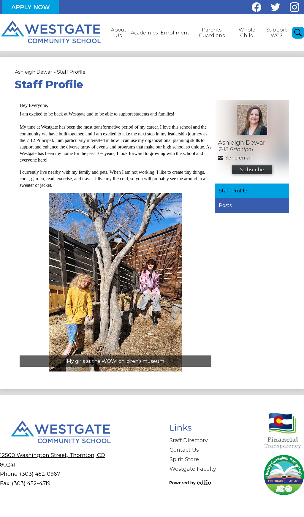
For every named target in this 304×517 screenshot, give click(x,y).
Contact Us (184, 450)
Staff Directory (189, 440)
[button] (118, 33)
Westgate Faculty (193, 469)
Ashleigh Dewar (33, 72)
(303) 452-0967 (40, 474)
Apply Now (30, 7)
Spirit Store (184, 459)
